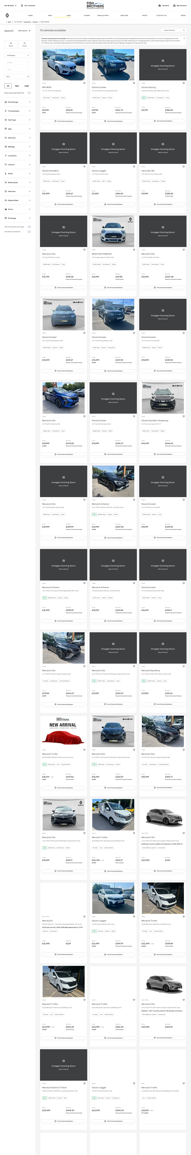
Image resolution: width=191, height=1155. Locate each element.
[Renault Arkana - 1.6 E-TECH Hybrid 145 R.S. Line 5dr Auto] (113, 481)
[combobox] (17, 55)
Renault (35, 22)
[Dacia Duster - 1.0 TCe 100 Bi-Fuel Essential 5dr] (113, 64)
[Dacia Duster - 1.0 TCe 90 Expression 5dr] (63, 314)
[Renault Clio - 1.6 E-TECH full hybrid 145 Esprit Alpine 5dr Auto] (113, 731)
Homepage (27, 22)
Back (9, 22)
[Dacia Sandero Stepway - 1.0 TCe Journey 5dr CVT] (162, 398)
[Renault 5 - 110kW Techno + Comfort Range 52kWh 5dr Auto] (63, 898)
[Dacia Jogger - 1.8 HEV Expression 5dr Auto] (113, 898)
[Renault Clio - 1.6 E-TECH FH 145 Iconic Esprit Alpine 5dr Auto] (162, 814)
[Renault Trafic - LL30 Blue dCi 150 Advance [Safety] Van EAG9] (162, 1065)
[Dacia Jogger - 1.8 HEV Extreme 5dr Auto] (113, 1065)
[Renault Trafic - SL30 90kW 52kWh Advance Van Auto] (63, 731)
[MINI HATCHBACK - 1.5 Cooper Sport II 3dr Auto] (113, 231)
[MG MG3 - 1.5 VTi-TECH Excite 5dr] (63, 64)
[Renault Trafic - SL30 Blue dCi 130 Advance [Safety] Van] (113, 814)
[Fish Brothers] (95, 5)
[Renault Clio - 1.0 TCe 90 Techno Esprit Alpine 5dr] (63, 648)
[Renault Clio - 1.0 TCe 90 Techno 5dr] (63, 398)
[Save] (84, 83)
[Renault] (7, 15)
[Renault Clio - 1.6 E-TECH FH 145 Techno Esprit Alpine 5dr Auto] (162, 981)
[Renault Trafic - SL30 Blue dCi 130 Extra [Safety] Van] (162, 898)
